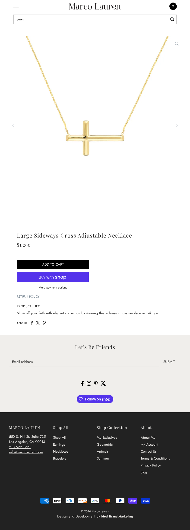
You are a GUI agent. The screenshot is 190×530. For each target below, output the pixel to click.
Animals (102, 451)
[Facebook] (82, 383)
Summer (103, 458)
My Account (149, 444)
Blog (144, 472)
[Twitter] (103, 383)
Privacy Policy (151, 465)
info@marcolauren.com (26, 452)
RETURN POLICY (28, 296)
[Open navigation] (16, 6)
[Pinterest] (96, 383)
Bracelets (59, 458)
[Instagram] (89, 383)
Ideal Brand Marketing (117, 516)
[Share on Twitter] (38, 323)
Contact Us (148, 451)
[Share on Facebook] (32, 323)
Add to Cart (53, 264)
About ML (148, 437)
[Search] (172, 19)
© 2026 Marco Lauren (95, 511)
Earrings (59, 444)
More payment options (53, 287)
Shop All (59, 437)
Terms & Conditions (155, 458)
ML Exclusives (107, 437)
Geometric (105, 444)
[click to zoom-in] (177, 43)
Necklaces (60, 451)
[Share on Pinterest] (44, 323)
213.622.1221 (20, 447)
